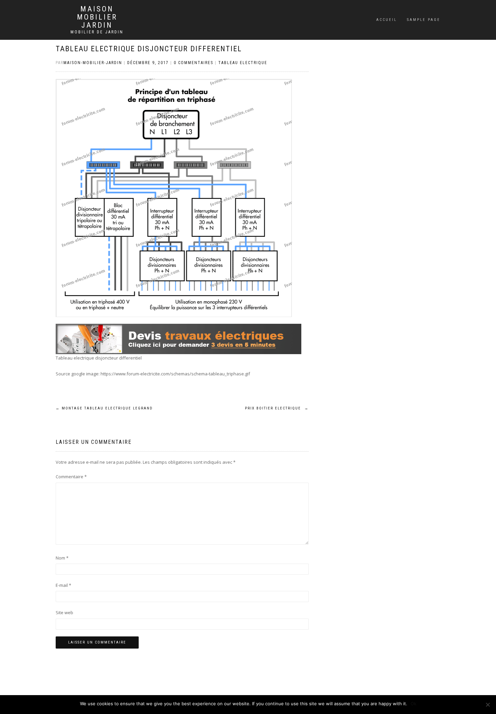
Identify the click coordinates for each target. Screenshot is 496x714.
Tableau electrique (242, 62)
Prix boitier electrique (277, 408)
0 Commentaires (193, 62)
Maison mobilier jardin (97, 17)
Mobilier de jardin (97, 32)
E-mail (63, 585)
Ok (413, 703)
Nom (62, 558)
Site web (64, 612)
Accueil (386, 20)
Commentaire (71, 477)
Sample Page (423, 20)
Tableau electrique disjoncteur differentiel (149, 49)
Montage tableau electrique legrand (104, 408)
